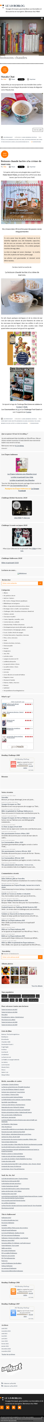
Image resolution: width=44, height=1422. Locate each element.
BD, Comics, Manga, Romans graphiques (15, 601)
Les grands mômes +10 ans (12, 664)
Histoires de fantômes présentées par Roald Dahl (15, 1110)
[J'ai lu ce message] (42, 1417)
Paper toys (4, 1261)
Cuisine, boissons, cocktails (29, 137)
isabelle (4, 894)
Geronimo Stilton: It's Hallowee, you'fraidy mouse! (16, 1243)
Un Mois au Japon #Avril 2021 (11, 827)
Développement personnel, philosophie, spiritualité (18, 627)
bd (16, 1000)
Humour (6, 648)
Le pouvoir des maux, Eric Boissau (11, 1166)
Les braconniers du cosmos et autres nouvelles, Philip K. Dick (18, 1139)
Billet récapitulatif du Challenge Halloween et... (17, 811)
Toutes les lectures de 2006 (9, 1012)
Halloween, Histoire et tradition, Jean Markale (14, 1238)
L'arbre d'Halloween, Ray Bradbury (11, 1263)
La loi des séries (8, 656)
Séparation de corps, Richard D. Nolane (12, 1107)
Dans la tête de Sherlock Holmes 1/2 (21, 914)
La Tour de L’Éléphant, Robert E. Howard (12, 1089)
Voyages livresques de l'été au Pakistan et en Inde (18, 818)
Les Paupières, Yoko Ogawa (9, 1124)
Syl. (2, 900)
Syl (19, 409)
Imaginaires (7, 651)
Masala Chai (7, 76)
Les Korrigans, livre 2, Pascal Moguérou (12, 1169)
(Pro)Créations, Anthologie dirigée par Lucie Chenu (16, 1134)
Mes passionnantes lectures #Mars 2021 (15, 833)
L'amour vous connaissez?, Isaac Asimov (13, 1092)
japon (25, 1000)
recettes (14, 421)
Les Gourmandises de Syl (19, 485)
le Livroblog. (19, 446)
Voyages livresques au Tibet (11, 804)
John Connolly (11, 737)
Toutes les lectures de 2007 (9, 1009)
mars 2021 (4, 1341)
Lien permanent (8, 137)
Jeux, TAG (6, 653)
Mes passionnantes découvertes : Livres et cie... (17, 865)
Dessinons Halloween (7, 1223)
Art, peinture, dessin (9, 595)
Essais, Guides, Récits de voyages (13, 632)
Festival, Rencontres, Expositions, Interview (16, 635)
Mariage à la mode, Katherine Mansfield (13, 1132)
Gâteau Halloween (6, 1266)
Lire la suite (38, 130)
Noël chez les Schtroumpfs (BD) (10, 1181)
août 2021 (4, 1333)
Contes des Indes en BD (8, 1161)
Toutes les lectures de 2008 (9, 1022)
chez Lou (26, 518)
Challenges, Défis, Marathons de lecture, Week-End (19, 611)
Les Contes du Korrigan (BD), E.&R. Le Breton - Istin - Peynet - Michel (21, 1164)
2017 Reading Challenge (22, 1308)
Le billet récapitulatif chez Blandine (22, 480)
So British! (7, 688)
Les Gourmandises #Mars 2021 (12, 842)
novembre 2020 (6, 1351)
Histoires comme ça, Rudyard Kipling (12, 1153)
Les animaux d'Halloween (8, 1268)
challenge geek (33, 1000)
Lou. (22, 551)
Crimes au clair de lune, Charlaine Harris (13, 1104)
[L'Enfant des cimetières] (4, 731)
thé (20, 139)
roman (12, 1000)
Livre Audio (7, 669)
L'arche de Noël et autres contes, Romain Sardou (15, 1147)
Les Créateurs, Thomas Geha (10, 1094)
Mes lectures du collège (8, 1019)
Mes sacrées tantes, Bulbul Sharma (11, 1115)
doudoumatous (6, 885)
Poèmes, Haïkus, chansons (11, 682)
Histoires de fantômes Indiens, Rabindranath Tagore (16, 1112)
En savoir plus (13, 1420)
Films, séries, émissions (11, 638)
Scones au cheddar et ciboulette (20, 894)
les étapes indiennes (30, 139)
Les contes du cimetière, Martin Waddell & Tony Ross (16, 1159)
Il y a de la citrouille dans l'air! (9, 1220)
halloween (5, 1000)
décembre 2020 (6, 1349)
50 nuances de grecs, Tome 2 (15, 712)
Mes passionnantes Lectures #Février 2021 (16, 851)
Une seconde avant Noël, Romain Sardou (13, 1200)
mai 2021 (4, 1336)
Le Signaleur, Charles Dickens (10, 1084)
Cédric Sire (10, 729)
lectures (4, 996)
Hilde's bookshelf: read (17, 702)
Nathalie (4, 914)
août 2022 (4, 1328)
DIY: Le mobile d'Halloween (9, 1253)
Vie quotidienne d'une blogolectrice (14, 690)
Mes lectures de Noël (7, 1208)
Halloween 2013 (6, 1217)
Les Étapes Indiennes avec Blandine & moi (22, 474)
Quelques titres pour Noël (8, 1193)
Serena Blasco (11, 705)
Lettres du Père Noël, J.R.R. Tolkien (11, 1191)
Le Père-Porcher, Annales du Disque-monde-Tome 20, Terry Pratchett (21, 1205)
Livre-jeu (6, 672)
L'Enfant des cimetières (13, 728)
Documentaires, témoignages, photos (15, 630)
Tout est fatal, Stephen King (9, 1142)
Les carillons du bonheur (8, 1203)
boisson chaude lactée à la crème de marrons (14, 423)
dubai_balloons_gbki (8, 878)
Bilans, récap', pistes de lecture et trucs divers (17, 606)
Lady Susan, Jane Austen (8, 1117)
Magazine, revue (8, 677)
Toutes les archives (8, 1354)
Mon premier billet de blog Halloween (12, 1271)
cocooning (31, 421)
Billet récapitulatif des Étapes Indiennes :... (22, 942)
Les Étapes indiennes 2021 (16, 920)
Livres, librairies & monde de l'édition (14, 675)
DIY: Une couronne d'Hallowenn (10, 1235)
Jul (9, 713)
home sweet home (6, 421)
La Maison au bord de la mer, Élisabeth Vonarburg (15, 1087)
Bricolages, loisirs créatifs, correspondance (16, 609)
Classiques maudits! (10, 616)
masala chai (4, 139)
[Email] (19, 1407)
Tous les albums (37, 986)
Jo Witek (10, 721)
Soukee (28, 412)
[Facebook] (2, 1407)
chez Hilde (17, 518)
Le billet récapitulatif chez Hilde (22, 477)
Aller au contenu (6, 1)
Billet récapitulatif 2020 (10, 563)
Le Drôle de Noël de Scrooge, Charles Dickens (14, 1178)
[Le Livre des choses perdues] (4, 739)
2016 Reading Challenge (22, 1286)
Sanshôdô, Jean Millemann (9, 1102)
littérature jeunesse (14, 996)
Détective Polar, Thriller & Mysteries (14, 624)
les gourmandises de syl (22, 141)
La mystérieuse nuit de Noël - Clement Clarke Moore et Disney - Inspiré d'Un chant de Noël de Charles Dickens (21, 1197)
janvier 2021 (5, 1346)
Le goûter (4, 1225)
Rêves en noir (11, 720)
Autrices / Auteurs (9, 598)
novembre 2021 (6, 1331)
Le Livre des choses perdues (15, 736)
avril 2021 (4, 1338)
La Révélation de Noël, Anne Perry (11, 1183)
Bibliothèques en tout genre (12, 603)
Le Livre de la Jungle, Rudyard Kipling (12, 1097)
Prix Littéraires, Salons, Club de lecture (12, 1017)
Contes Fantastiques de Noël (9, 1186)
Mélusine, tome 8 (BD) (7, 1240)
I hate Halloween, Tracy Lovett (10, 1245)
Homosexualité (8, 645)
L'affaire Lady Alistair (13, 704)
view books (30, 770)
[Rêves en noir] (4, 723)
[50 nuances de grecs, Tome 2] (4, 714)
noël (20, 1000)
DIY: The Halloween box (8, 1258)
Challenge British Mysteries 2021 (17, 900)
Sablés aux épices (6, 1248)
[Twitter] (7, 1407)
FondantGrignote (7, 907)
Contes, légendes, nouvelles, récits (14, 619)
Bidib (25, 407)
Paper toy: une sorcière (8, 1255)
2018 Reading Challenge (22, 759)
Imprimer (32, 79)
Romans (6, 685)
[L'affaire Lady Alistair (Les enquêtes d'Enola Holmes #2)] (4, 706)
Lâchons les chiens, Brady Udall (10, 1137)
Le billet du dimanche (10, 661)
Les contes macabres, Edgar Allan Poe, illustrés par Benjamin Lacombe (21, 1144)
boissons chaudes (14, 139)
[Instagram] (13, 1407)
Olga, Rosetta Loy (6, 1126)
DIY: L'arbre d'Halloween (8, 1250)
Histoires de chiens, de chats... (12, 643)
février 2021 (5, 1343)
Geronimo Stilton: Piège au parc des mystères (14, 1228)
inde (23, 139)
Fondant (19, 407)
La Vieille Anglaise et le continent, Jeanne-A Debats (16, 1099)
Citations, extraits (9, 614)
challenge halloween (28, 996)
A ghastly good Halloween (9, 1230)
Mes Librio (4, 1014)
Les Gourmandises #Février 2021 (12, 858)
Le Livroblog (15, 5)
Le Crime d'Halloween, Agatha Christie (12, 1233)
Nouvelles (4, 797)
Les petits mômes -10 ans (11, 667)
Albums (6, 593)
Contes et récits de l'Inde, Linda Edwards (13, 1156)
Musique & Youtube (9, 680)
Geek (5, 640)
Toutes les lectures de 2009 (9, 1025)
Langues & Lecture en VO (11, 659)
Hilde (34, 548)
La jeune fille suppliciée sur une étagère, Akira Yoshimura (17, 1129)
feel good (37, 421)
